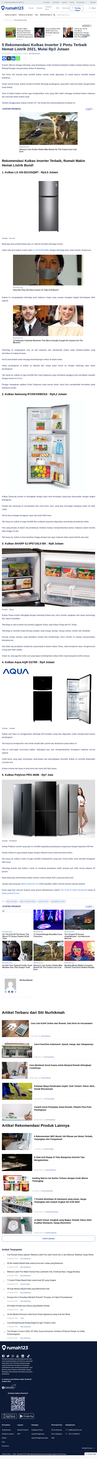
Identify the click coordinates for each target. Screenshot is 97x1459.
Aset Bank (56, 2)
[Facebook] (4, 58)
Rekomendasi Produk (20, 20)
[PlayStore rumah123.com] (26, 1417)
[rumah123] (48, 1347)
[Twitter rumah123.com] (8, 1356)
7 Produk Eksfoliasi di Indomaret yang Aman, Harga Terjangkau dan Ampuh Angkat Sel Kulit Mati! (60, 1200)
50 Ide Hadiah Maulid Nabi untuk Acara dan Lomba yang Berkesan (35, 1263)
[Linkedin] (13, 58)
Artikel (11, 20)
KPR (18, 1434)
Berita (72, 2)
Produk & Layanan (8, 1434)
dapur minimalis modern (28, 901)
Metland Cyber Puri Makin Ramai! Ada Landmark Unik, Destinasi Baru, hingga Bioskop (43, 1272)
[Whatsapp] (18, 58)
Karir (3, 1442)
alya (21, 1310)
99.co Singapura (56, 1434)
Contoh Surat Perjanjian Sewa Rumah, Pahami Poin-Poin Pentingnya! (62, 1108)
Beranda (6, 20)
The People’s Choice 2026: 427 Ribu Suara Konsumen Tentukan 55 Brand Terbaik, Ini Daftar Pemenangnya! (46, 1332)
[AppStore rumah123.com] (9, 1416)
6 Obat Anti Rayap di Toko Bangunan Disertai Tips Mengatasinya (59, 1158)
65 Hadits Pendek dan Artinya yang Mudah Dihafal (28, 1306)
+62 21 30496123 (74, 1434)
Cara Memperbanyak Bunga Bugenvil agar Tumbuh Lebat (31, 1323)
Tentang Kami (6, 1430)
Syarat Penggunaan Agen (39, 1438)
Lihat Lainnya (48, 1239)
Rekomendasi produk (48, 15)
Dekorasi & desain (26, 15)
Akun (94, 8)
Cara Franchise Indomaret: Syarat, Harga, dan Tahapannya (63, 1044)
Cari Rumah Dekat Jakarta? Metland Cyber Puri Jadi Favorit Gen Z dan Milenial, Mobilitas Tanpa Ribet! (50, 1255)
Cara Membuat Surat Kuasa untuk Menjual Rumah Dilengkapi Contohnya (60, 1066)
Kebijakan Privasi (37, 1430)
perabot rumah (43, 901)
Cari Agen (46, 2)
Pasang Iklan (78, 8)
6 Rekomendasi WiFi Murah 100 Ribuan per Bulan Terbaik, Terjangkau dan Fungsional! (63, 1137)
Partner (4, 1438)
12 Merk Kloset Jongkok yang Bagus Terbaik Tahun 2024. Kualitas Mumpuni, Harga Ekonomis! (63, 1221)
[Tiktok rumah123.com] (28, 1356)
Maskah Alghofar (51, 1233)
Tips (36, 15)
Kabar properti (11, 15)
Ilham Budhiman (51, 1170)
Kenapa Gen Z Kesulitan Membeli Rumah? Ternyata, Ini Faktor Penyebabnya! (39, 1297)
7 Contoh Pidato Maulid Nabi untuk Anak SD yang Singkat (31, 1280)
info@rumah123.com (75, 1430)
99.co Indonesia (56, 1430)
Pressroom (5, 1446)
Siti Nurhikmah (34, 53)
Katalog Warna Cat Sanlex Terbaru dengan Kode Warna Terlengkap (60, 1179)
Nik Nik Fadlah (49, 1149)
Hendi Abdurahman (52, 1212)
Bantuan (93, 2)
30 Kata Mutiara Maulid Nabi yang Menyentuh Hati (28, 1289)
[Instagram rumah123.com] (12, 1356)
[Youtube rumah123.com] (17, 1356)
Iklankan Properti (22, 1430)
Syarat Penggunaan (37, 1434)
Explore (64, 2)
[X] (9, 58)
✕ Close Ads (90, 1454)
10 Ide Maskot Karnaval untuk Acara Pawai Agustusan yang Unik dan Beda (38, 1314)
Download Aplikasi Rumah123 (14, 2)
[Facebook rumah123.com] (3, 1356)
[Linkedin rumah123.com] (23, 1356)
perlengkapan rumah (58, 901)
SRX (52, 1438)
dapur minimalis (12, 901)
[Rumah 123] (12, 8)
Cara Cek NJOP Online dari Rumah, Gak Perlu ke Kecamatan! (62, 1023)
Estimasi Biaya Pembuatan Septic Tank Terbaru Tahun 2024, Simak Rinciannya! (64, 1087)
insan (22, 1318)
